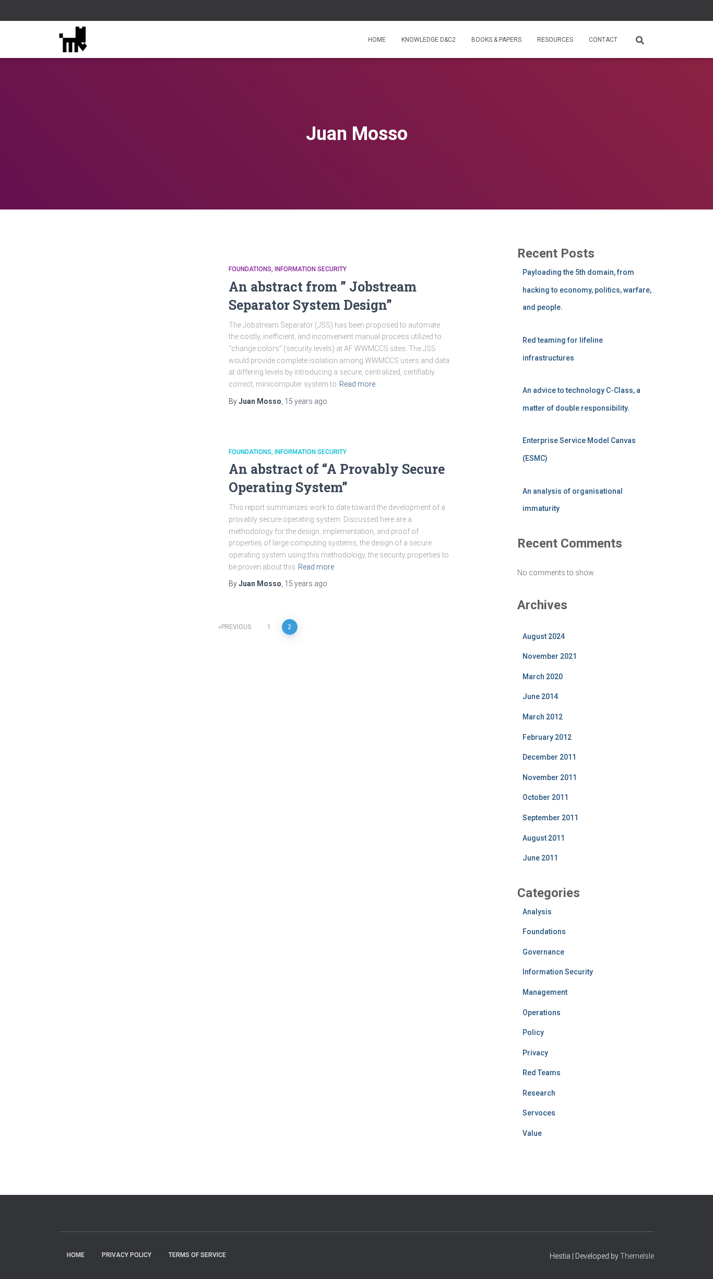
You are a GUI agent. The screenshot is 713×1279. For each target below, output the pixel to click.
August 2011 (543, 838)
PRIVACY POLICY (126, 1255)
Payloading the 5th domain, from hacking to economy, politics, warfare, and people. (586, 289)
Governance (543, 952)
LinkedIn (638, 12)
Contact (603, 39)
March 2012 (542, 717)
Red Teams (541, 1072)
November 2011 (549, 777)
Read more (357, 384)
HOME (76, 1255)
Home (377, 39)
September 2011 (550, 817)
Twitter (651, 12)
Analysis (537, 912)
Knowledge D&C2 (428, 39)
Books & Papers (496, 39)
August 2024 (543, 636)
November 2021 (549, 656)
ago (305, 401)
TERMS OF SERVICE (197, 1255)
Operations (541, 1012)
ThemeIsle (637, 1256)
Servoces (538, 1113)
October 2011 (545, 797)
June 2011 (540, 858)
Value (532, 1133)
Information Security (311, 269)
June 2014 (540, 696)
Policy (533, 1032)
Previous (236, 627)
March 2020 (542, 676)
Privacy (535, 1053)
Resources (555, 39)
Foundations (250, 269)
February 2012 (547, 737)
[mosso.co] (73, 40)
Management (544, 992)
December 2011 (549, 757)
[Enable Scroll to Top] (692, 1258)
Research (538, 1093)
